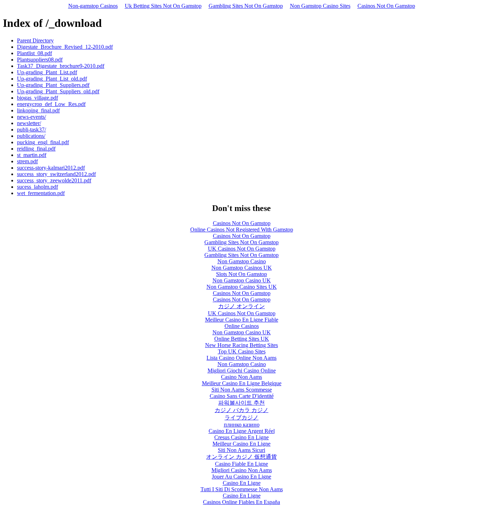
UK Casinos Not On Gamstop (241, 249)
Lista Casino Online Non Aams (241, 358)
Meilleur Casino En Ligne (241, 444)
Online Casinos (242, 326)
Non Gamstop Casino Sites (320, 6)
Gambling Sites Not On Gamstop (246, 6)
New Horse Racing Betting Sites (241, 345)
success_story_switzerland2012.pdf (56, 174)
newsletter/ (29, 123)
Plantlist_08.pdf (34, 53)
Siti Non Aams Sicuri (241, 450)
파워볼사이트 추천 (241, 403)
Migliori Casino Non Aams (241, 470)
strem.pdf (27, 161)
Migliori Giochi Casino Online (242, 371)
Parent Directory (35, 40)
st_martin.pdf (31, 155)
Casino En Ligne (242, 483)
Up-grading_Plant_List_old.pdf (52, 79)
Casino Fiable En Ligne (241, 464)
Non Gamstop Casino (241, 261)
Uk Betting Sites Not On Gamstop (163, 6)
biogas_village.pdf (37, 98)
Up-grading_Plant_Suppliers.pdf (53, 85)
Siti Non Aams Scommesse (241, 390)
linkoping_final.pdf (38, 110)
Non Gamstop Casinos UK (241, 268)
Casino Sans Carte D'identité (242, 396)
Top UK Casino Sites (242, 351)
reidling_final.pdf (36, 149)
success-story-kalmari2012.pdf (51, 168)
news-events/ (31, 117)
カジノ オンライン (241, 306)
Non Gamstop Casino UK (242, 280)
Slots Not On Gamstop (241, 274)
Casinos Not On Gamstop (386, 6)
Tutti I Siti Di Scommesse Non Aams (241, 489)
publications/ (31, 136)
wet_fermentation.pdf (41, 193)
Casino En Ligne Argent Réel (242, 431)
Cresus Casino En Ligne (241, 437)
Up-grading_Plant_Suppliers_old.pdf (58, 91)
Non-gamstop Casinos (93, 6)
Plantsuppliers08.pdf (40, 60)
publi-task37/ (31, 130)
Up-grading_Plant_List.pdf (47, 72)
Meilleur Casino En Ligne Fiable (241, 320)
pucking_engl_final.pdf (43, 142)
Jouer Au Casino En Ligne (241, 477)
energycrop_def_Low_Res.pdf (51, 104)
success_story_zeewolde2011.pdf (54, 180)
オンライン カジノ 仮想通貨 (241, 457)
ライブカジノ (241, 418)
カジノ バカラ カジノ (241, 410)
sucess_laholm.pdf (37, 187)
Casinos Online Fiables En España (241, 502)
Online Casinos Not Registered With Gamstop (241, 230)
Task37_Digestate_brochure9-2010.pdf (60, 66)
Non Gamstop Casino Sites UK (241, 287)
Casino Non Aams (241, 377)
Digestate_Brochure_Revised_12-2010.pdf (65, 47)
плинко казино (242, 425)
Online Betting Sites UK (241, 339)
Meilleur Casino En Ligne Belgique (241, 383)
